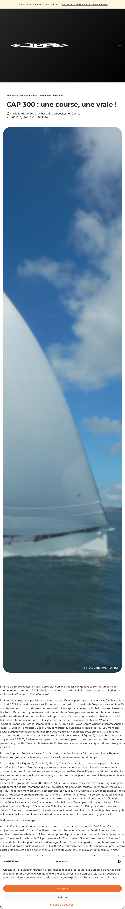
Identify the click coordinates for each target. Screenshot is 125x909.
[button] (120, 861)
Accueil (11, 95)
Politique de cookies (61, 904)
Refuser (62, 897)
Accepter (62, 888)
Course (21, 95)
